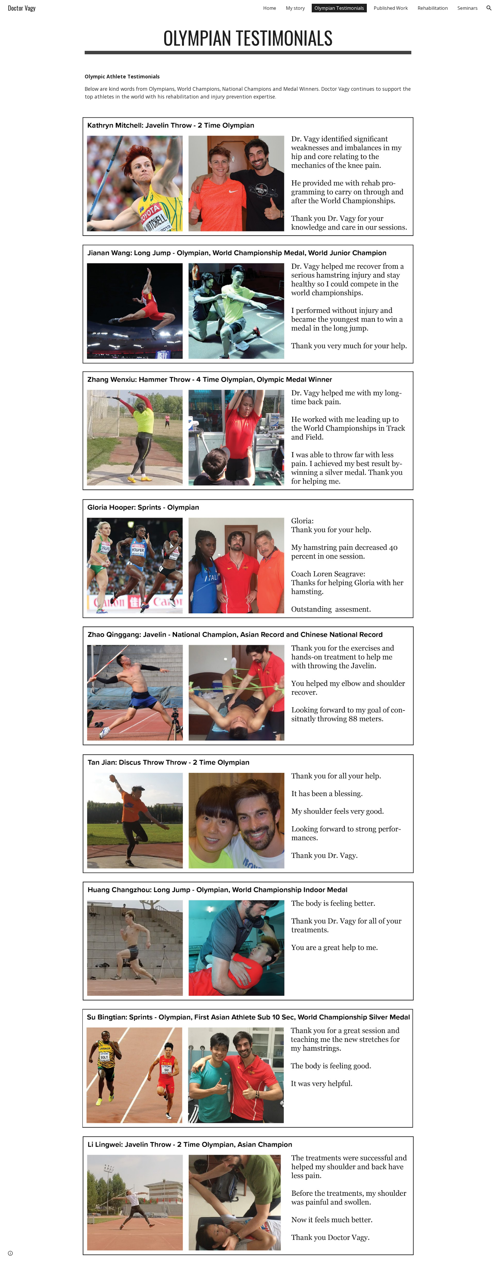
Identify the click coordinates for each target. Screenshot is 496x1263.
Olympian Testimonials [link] (339, 8)
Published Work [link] (391, 8)
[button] (489, 8)
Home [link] (269, 8)
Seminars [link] (468, 8)
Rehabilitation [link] (433, 8)
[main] (248, 40)
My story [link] (295, 8)
